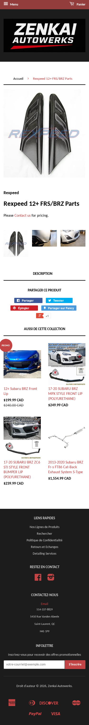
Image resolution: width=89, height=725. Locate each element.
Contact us (22, 216)
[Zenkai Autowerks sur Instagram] (51, 579)
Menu (13, 4)
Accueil (18, 79)
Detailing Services (44, 553)
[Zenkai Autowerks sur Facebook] (38, 579)
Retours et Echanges (44, 547)
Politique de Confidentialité (44, 540)
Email (44, 604)
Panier (80, 4)
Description (42, 274)
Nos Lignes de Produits (44, 527)
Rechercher (44, 533)
